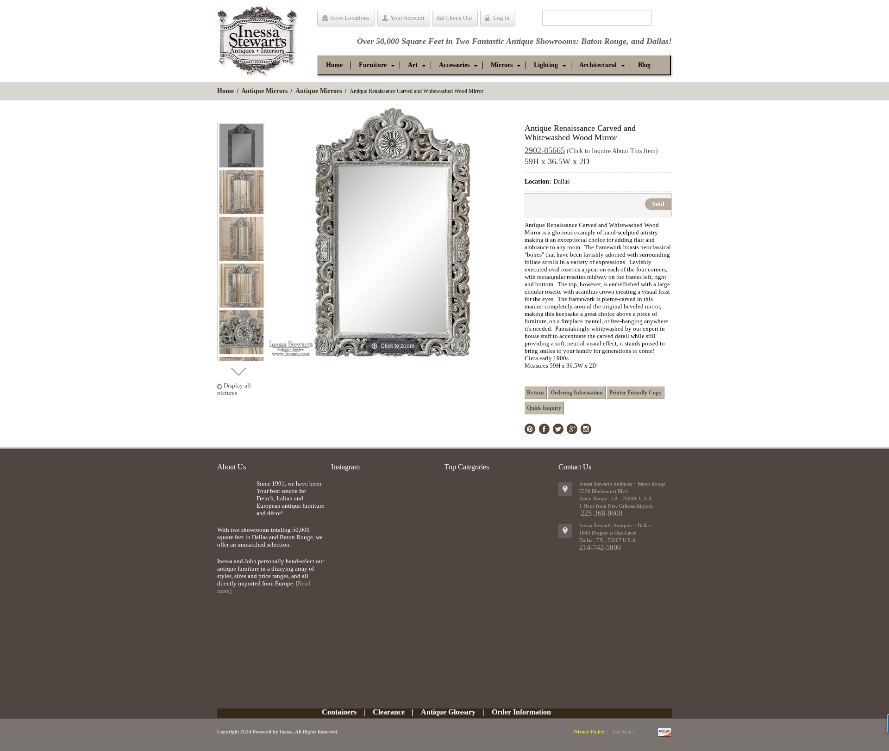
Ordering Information (577, 392)
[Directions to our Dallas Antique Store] (565, 531)
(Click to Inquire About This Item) (612, 151)
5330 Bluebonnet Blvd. (604, 491)
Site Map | (623, 731)
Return (535, 392)
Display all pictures (234, 389)
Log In (501, 17)
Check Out (458, 17)
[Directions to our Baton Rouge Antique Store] (565, 489)
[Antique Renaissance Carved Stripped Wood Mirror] (241, 145)
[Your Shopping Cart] (528, 19)
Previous (238, 115)
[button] (373, 65)
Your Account (407, 17)
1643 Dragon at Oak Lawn (608, 533)
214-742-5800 (600, 547)
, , (608, 540)
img (234, 495)
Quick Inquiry (544, 408)
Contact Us (574, 467)
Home (225, 90)
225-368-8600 (601, 513)
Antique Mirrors (264, 90)
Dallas (657, 41)
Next (238, 369)
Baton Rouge (603, 41)
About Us (231, 467)
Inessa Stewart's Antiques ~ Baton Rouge (622, 483)
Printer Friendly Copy (635, 392)
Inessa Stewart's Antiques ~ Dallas (615, 525)
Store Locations (349, 17)
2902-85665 (545, 150)
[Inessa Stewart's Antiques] (257, 39)
